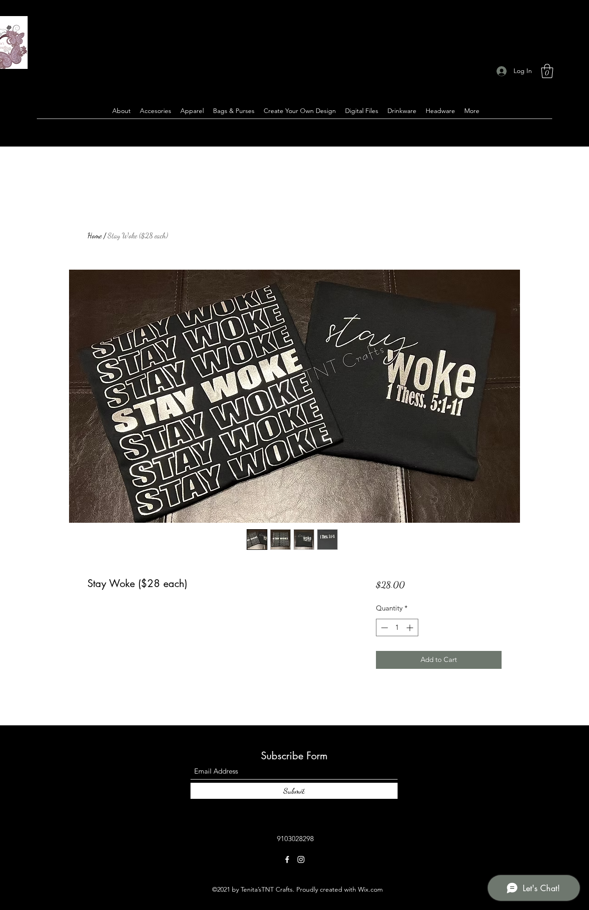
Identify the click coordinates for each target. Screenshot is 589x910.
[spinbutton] (396, 627)
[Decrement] (383, 627)
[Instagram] (301, 859)
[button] (547, 71)
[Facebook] (287, 859)
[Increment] (410, 627)
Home (94, 235)
